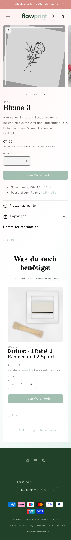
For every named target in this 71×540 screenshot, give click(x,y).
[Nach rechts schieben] (44, 94)
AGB (55, 519)
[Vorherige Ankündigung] (7, 4)
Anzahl (7, 153)
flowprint (28, 519)
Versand (21, 146)
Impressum (43, 519)
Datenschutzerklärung (21, 525)
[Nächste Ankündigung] (63, 4)
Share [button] (11, 240)
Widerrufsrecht (45, 525)
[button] (8, 16)
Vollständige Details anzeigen (38, 430)
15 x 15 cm (51, 193)
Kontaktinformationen (37, 531)
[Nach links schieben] (26, 94)
